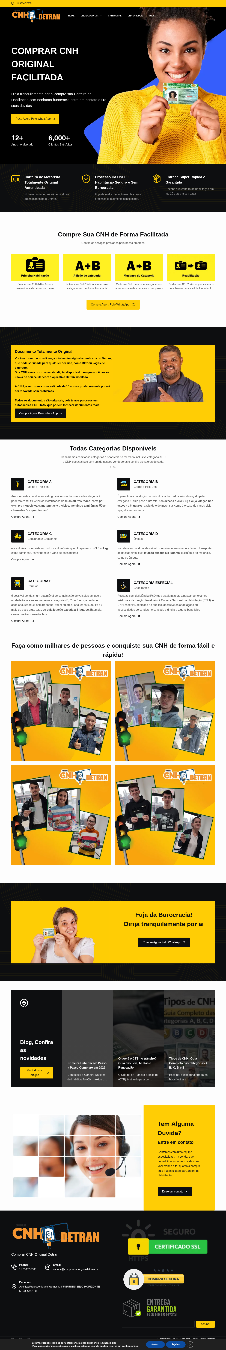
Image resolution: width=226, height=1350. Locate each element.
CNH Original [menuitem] (135, 16)
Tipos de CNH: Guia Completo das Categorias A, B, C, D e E (188, 1063)
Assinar (205, 1324)
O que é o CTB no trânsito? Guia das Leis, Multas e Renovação (137, 1063)
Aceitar (155, 1344)
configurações (130, 1346)
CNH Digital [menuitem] (114, 16)
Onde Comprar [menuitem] (90, 16)
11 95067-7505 (27, 1269)
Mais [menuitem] (152, 16)
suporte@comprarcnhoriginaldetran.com (76, 1269)
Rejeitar (175, 1344)
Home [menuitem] (71, 16)
